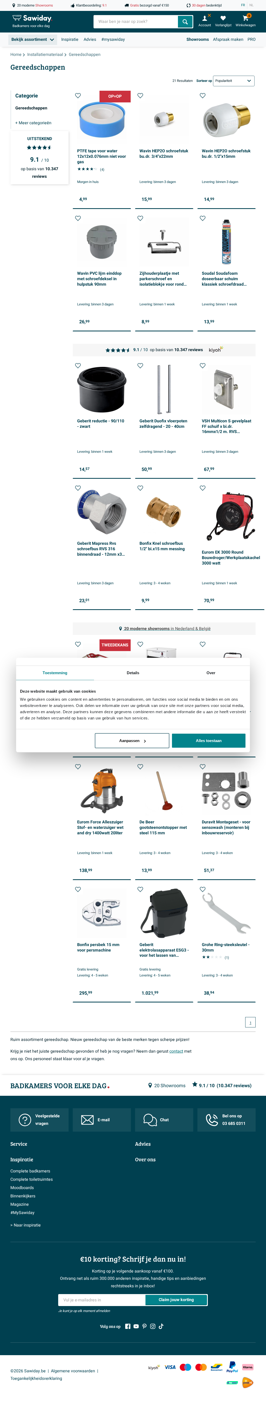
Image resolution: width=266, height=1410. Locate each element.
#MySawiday (22, 1213)
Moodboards (22, 1188)
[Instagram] (153, 1326)
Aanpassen (129, 740)
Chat (164, 1120)
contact (176, 1051)
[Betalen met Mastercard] (201, 1367)
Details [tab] (133, 672)
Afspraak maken (228, 39)
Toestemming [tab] (55, 672)
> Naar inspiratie (25, 1225)
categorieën (33, 123)
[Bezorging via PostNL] (248, 1382)
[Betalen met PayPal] (232, 1367)
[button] (78, 95)
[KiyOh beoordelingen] (154, 1367)
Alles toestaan (209, 740)
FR (243, 5)
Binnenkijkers (22, 1196)
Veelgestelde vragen (47, 1120)
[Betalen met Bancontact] (216, 1367)
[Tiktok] (161, 1326)
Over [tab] (211, 672)
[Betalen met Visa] (170, 1367)
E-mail (104, 1120)
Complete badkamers (30, 1171)
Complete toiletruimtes (31, 1179)
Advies (90, 39)
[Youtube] (136, 1326)
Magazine (19, 1204)
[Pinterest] (144, 1326)
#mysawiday (113, 39)
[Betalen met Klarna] (248, 1367)
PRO (252, 39)
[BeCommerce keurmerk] (232, 1382)
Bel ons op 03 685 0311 (233, 1120)
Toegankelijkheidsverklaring (36, 1378)
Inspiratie (69, 39)
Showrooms (198, 39)
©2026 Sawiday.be (28, 1371)
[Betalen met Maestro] (185, 1367)
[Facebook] (128, 1326)
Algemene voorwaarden (73, 1371)
